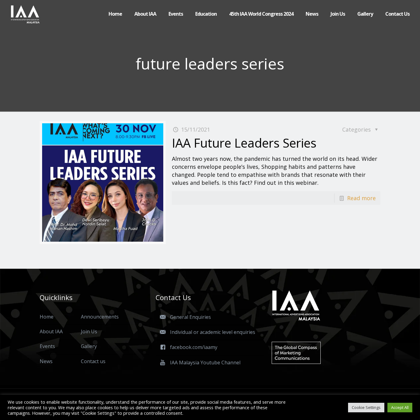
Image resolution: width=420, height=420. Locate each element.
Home (46, 316)
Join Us (89, 331)
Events (47, 346)
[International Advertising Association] (25, 14)
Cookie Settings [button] (366, 407)
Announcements (100, 316)
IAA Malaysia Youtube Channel (205, 362)
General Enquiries (190, 317)
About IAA (51, 331)
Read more (361, 198)
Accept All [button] (400, 407)
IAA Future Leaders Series (244, 142)
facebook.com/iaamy (193, 347)
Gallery (89, 346)
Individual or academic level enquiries (212, 332)
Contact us (93, 361)
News (46, 361)
